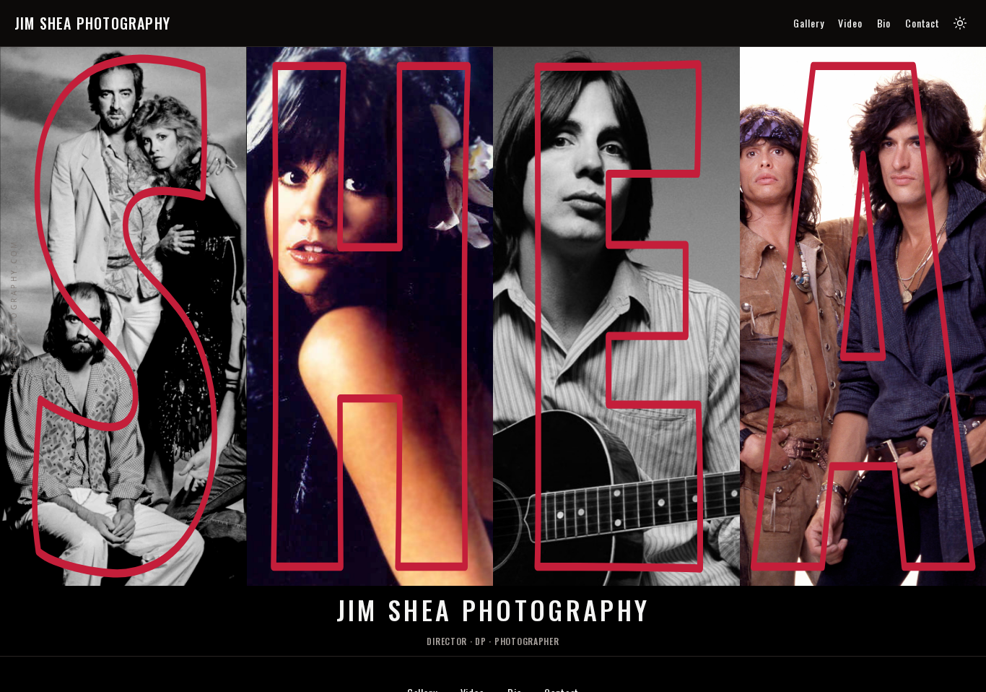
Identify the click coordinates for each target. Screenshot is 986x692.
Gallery (808, 23)
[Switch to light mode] (960, 23)
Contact (922, 23)
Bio (884, 23)
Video (850, 23)
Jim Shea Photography (92, 23)
